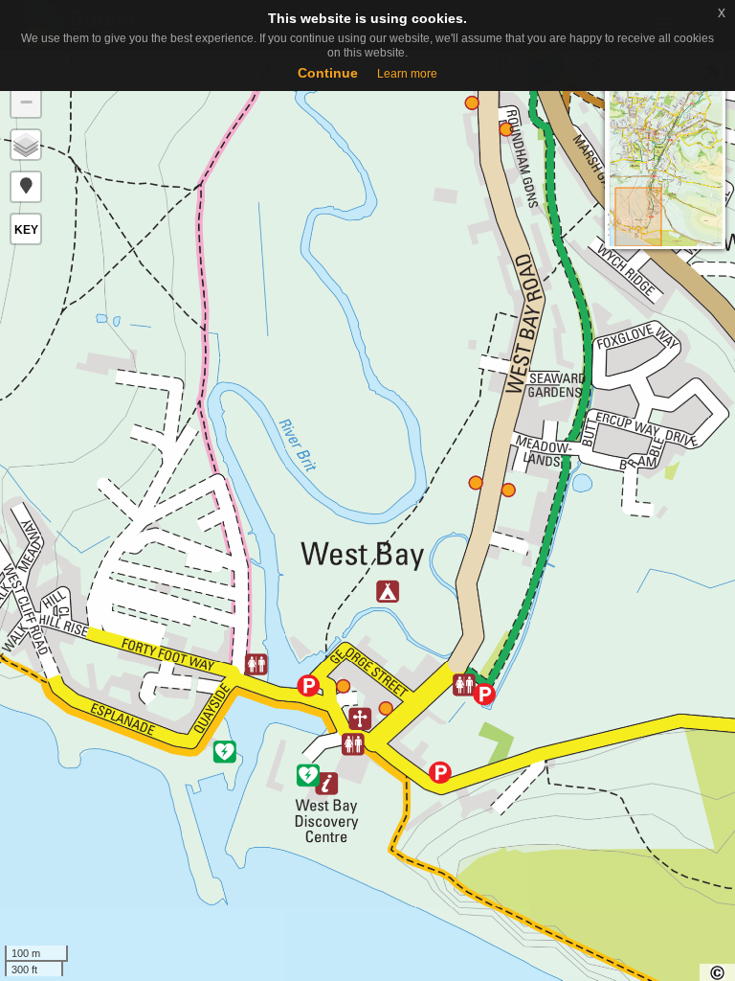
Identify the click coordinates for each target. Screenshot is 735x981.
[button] (25, 186)
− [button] (26, 102)
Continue (328, 72)
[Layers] (25, 144)
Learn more (407, 73)
